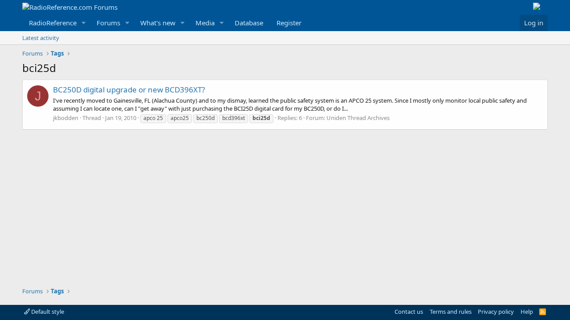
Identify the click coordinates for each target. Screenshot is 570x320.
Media (205, 22)
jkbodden (65, 118)
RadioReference (53, 22)
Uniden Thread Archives (358, 118)
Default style (47, 312)
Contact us (409, 312)
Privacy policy (496, 312)
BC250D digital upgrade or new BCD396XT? (129, 89)
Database (249, 22)
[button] (83, 23)
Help (527, 312)
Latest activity (40, 38)
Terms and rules (451, 312)
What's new (157, 22)
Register (289, 22)
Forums (108, 22)
